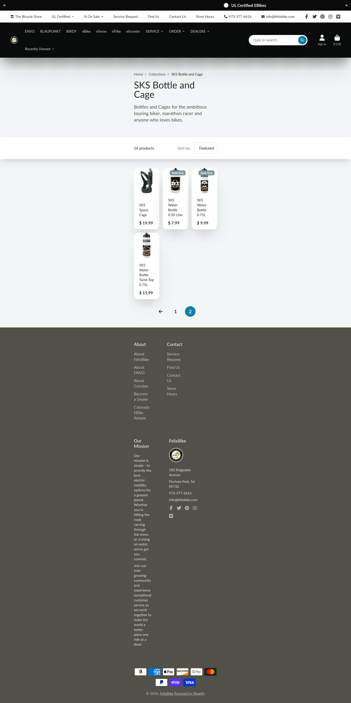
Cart (337, 40)
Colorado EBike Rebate (141, 412)
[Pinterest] (322, 16)
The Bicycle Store (28, 16)
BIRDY (71, 31)
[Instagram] (330, 16)
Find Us (153, 16)
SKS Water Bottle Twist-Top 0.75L (146, 266)
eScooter (133, 31)
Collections (157, 74)
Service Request (125, 16)
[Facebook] (306, 16)
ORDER (175, 31)
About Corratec (141, 383)
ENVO (30, 31)
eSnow (101, 31)
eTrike (116, 31)
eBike (86, 31)
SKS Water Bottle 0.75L (204, 198)
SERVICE (152, 31)
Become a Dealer (141, 397)
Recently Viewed (37, 49)
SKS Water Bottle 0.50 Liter (175, 198)
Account (322, 40)
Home (138, 74)
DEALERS (197, 31)
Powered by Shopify (189, 693)
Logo (14, 40)
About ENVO (139, 370)
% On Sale (92, 16)
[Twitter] (314, 16)
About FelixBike (141, 357)
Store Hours (205, 16)
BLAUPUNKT (50, 31)
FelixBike (166, 693)
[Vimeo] (338, 16)
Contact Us (177, 16)
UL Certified (61, 16)
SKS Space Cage (146, 198)
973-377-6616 (240, 16)
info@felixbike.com (280, 16)
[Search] (302, 40)
